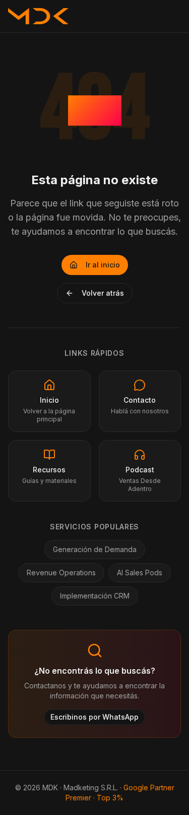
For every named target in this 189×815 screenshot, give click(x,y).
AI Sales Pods (139, 572)
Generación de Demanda (95, 549)
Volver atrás (103, 293)
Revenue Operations (61, 572)
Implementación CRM (95, 595)
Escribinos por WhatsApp (94, 717)
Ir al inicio (103, 264)
